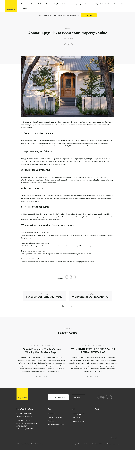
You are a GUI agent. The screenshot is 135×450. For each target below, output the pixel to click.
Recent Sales (76, 417)
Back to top (114, 438)
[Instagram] (103, 397)
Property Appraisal (78, 414)
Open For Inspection (55, 417)
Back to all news (67, 306)
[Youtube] (111, 397)
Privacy (74, 444)
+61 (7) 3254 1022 (24, 420)
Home (23, 4)
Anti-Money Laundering (111, 444)
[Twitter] (68, 44)
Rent (47, 4)
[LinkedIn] (107, 397)
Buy (49, 409)
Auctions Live (119, 4)
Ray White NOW (97, 444)
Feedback (87, 444)
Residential (52, 414)
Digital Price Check (102, 4)
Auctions (51, 421)
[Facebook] (64, 44)
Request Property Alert (56, 424)
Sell (73, 409)
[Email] (72, 44)
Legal (80, 444)
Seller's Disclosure (78, 422)
